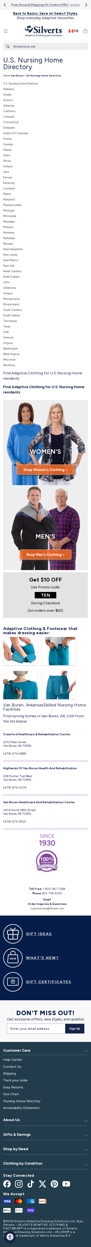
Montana (8, 232)
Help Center (12, 1060)
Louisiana (9, 188)
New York (8, 265)
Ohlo (6, 282)
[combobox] (45, 46)
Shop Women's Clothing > (45, 470)
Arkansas (8, 105)
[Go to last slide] (5, 5)
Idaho (6, 155)
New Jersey (10, 254)
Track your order (15, 1080)
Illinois (7, 160)
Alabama (8, 89)
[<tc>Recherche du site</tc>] (7, 46)
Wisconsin (9, 359)
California (9, 111)
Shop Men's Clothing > (45, 554)
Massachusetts (12, 205)
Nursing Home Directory (21, 1101)
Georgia (8, 144)
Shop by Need (15, 1149)
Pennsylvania (11, 298)
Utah (6, 332)
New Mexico (10, 260)
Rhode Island (11, 304)
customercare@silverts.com (47, 908)
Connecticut (11, 122)
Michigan (9, 210)
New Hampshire (13, 249)
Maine (7, 194)
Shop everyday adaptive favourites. (45, 15)
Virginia (8, 343)
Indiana (7, 166)
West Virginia (11, 354)
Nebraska (9, 238)
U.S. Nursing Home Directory (20, 83)
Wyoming (9, 365)
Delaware (9, 127)
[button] (5, 31)
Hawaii (7, 149)
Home (6, 75)
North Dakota (11, 276)
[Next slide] (86, 5)
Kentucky (9, 183)
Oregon (8, 293)
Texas (6, 326)
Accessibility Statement (21, 1108)
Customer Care (16, 1050)
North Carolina (12, 271)
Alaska (7, 94)
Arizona (8, 100)
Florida (7, 138)
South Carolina (12, 309)
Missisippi (9, 221)
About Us (11, 1119)
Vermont (8, 337)
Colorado (8, 116)
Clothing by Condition (22, 1163)
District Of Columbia (15, 133)
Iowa (6, 171)
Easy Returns (13, 1087)
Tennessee (10, 321)
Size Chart (11, 1094)
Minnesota (9, 216)
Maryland (9, 199)
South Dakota (11, 315)
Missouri (8, 227)
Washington (10, 348)
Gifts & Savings (17, 1134)
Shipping (9, 1073)
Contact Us (12, 1067)
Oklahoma (9, 287)
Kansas (7, 177)
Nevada (8, 243)
